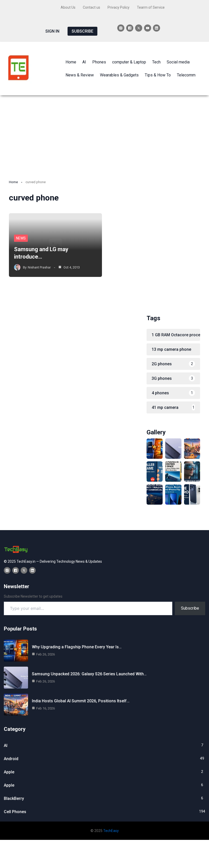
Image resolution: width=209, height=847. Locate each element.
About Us (68, 7)
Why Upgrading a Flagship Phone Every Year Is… (77, 646)
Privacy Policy (118, 7)
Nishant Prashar (39, 267)
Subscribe (190, 608)
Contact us (91, 7)
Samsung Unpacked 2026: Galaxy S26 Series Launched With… (89, 673)
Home (13, 182)
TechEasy (111, 831)
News (21, 238)
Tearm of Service (151, 7)
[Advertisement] (104, 133)
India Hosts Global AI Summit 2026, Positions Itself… (80, 700)
